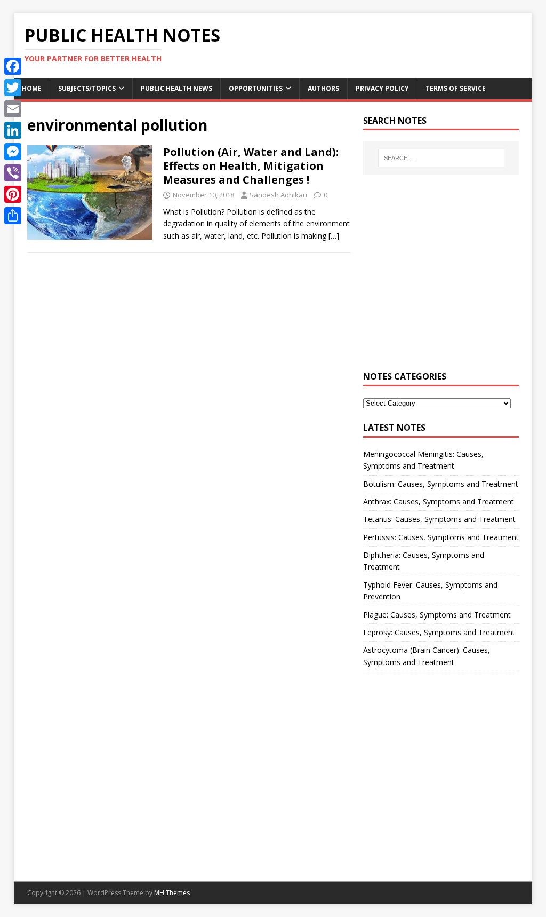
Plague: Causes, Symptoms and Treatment (437, 615)
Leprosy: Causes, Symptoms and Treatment (439, 632)
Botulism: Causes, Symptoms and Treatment (440, 484)
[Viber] (12, 173)
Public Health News (176, 88)
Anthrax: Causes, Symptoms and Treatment (438, 501)
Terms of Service (455, 88)
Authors (323, 88)
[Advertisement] (441, 278)
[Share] (12, 215)
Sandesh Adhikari (278, 195)
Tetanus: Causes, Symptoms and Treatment (439, 519)
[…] (333, 236)
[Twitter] (12, 87)
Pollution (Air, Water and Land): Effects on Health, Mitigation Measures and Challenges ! (251, 166)
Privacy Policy (382, 88)
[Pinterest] (12, 194)
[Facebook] (12, 66)
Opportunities (256, 88)
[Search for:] (441, 158)
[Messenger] (12, 151)
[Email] (12, 109)
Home (32, 88)
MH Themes (172, 892)
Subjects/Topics (87, 88)
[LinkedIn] (12, 130)
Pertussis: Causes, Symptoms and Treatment (441, 537)
